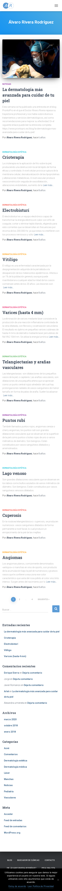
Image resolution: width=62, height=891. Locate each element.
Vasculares (10, 797)
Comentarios (11, 754)
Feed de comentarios (15, 826)
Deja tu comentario (32, 672)
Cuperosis (11, 515)
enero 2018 (10, 731)
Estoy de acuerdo (17, 886)
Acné (6, 748)
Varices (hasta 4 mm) (22, 312)
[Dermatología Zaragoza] (9, 6)
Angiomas (12, 557)
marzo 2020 (10, 719)
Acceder (8, 814)
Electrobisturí (15, 210)
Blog (9, 860)
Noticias (6, 84)
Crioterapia (13, 157)
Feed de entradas (13, 820)
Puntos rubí (13, 420)
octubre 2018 (11, 725)
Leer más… (48, 185)
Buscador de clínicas (28, 860)
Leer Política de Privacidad (41, 886)
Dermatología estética (14, 152)
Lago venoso (14, 473)
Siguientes (43, 599)
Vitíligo (9, 259)
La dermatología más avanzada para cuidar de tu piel (28, 95)
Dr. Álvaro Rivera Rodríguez (21, 868)
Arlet (6, 691)
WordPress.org (12, 832)
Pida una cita (48, 868)
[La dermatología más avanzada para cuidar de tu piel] (31, 58)
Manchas (9, 779)
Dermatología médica (15, 767)
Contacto (50, 860)
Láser (7, 773)
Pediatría (9, 791)
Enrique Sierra (11, 672)
